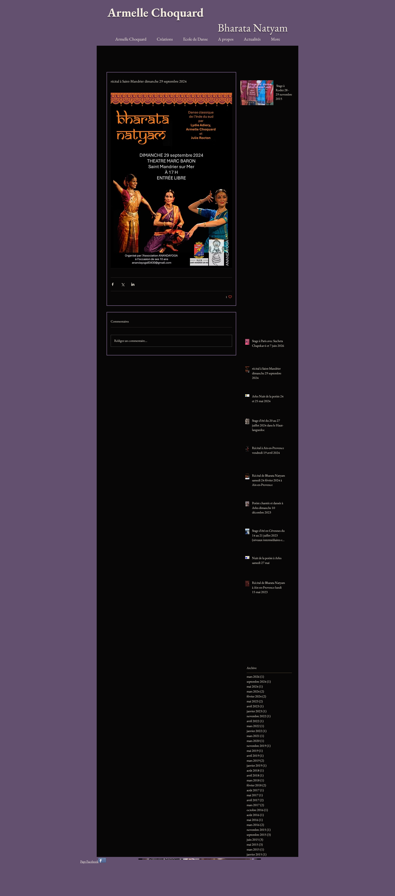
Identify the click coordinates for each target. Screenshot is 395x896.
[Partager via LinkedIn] (133, 284)
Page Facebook (89, 861)
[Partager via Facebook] (113, 284)
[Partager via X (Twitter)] (123, 284)
